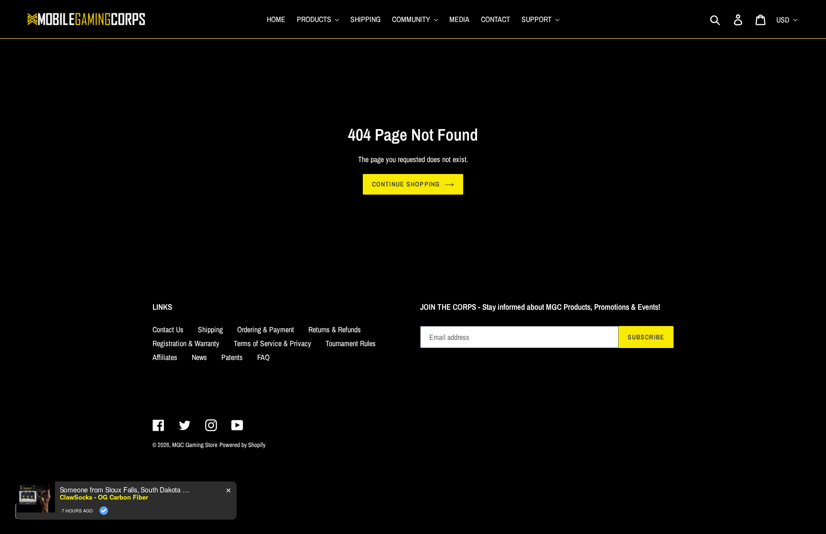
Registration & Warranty (185, 343)
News (199, 357)
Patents (232, 357)
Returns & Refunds (334, 329)
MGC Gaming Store (194, 445)
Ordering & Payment (265, 329)
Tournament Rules (351, 343)
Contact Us (168, 329)
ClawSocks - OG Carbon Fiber (104, 511)
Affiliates (164, 357)
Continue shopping (406, 184)
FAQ (263, 357)
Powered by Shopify (242, 445)
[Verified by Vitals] (103, 524)
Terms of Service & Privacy (272, 343)
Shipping (210, 329)
